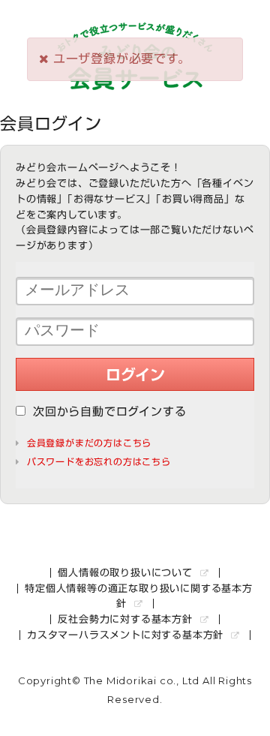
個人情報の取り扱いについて (127, 573)
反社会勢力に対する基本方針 (127, 619)
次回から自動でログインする (109, 411)
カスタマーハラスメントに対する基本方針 (127, 635)
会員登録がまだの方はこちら (89, 442)
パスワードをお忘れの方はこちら (99, 461)
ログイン (135, 374)
